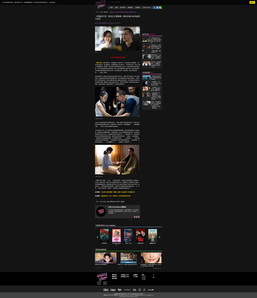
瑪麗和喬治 (141, 243)
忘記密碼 (144, 279)
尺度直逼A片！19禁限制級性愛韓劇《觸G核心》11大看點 (156, 47)
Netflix (104, 201)
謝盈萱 (122, 201)
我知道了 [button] (252, 2)
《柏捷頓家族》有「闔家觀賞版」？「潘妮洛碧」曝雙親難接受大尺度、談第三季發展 (156, 96)
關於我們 (99, 282)
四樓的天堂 (99, 62)
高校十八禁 (128, 243)
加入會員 (144, 276)
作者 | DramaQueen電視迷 (117, 207)
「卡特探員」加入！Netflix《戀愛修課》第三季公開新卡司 (156, 89)
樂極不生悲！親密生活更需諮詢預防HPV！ (128, 264)
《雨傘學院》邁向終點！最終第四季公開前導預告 (156, 78)
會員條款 (144, 277)
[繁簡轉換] (160, 7)
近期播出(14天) (125, 275)
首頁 (101, 12)
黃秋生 (118, 201)
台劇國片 (137, 7)
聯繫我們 (105, 284)
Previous (97, 237)
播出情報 (122, 7)
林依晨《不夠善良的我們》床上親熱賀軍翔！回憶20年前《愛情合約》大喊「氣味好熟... (156, 105)
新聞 (111, 7)
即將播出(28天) (125, 276)
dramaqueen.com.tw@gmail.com (146, 295)
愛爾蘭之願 (153, 243)
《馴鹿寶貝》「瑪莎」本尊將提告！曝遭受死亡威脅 (156, 83)
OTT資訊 (135, 276)
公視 (96, 52)
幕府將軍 (104, 243)
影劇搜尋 (130, 7)
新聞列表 (106, 12)
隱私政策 (99, 284)
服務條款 (105, 282)
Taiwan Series (146, 7)
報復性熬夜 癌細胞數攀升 (101, 264)
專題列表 (114, 276)
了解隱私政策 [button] (52, 2)
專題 (116, 7)
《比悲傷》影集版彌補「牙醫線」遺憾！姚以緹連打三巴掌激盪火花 (118, 192)
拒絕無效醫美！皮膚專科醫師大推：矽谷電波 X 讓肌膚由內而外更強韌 (151, 265)
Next (159, 237)
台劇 (108, 201)
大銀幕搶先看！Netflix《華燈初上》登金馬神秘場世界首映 (115, 196)
